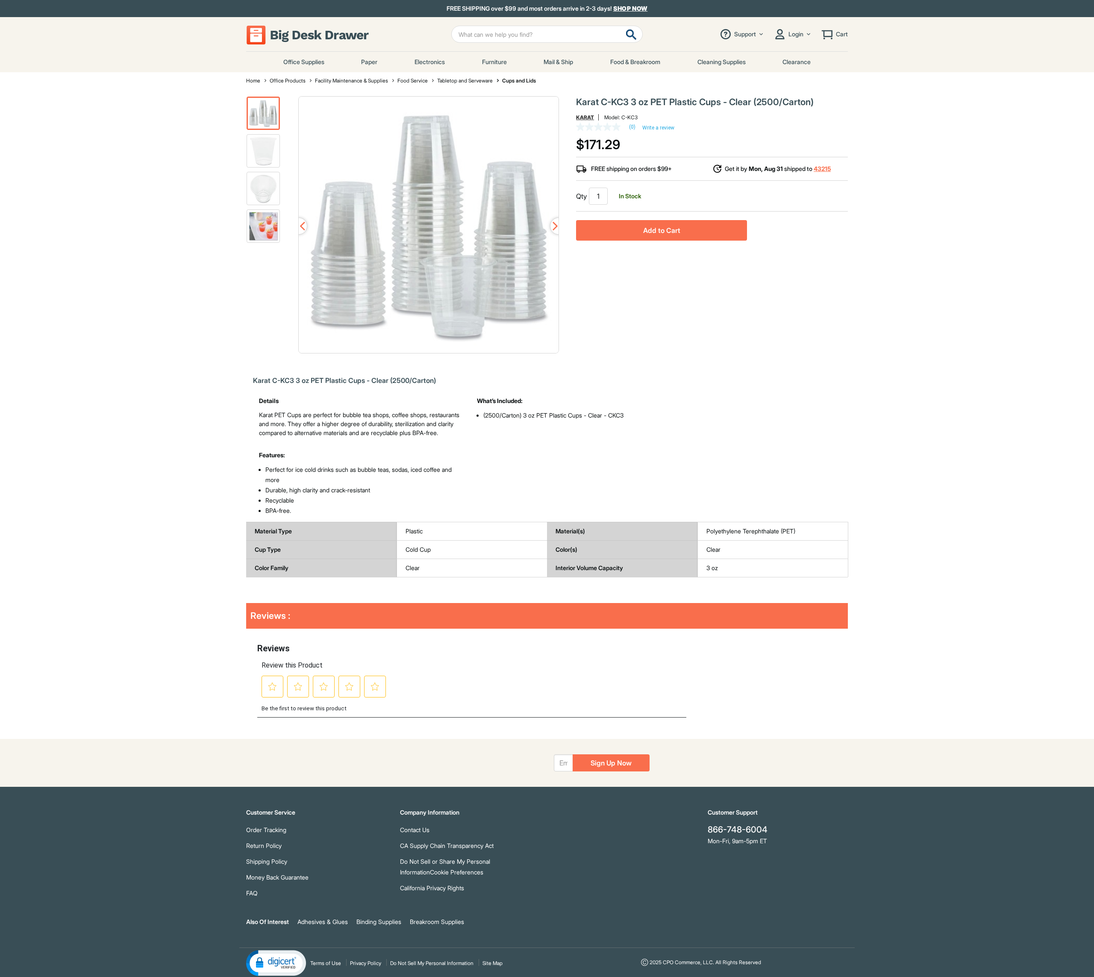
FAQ (252, 893)
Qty (581, 196)
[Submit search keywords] (631, 34)
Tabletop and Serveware (465, 80)
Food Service (412, 80)
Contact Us (414, 829)
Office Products (288, 80)
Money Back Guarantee (277, 877)
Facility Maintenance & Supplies (351, 80)
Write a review (658, 127)
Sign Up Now (611, 763)
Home (253, 80)
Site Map (492, 963)
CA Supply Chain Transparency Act (447, 845)
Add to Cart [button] (661, 230)
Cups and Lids (519, 80)
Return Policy (264, 845)
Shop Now (630, 8)
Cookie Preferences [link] (456, 872)
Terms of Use (325, 963)
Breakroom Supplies (437, 921)
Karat (585, 117)
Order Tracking (266, 829)
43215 (822, 168)
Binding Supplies (378, 921)
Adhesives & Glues (322, 921)
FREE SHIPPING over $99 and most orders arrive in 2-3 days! (547, 8)
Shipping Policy (266, 861)
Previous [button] (298, 226)
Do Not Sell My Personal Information (431, 963)
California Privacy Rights (432, 888)
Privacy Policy (365, 963)
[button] (263, 113)
